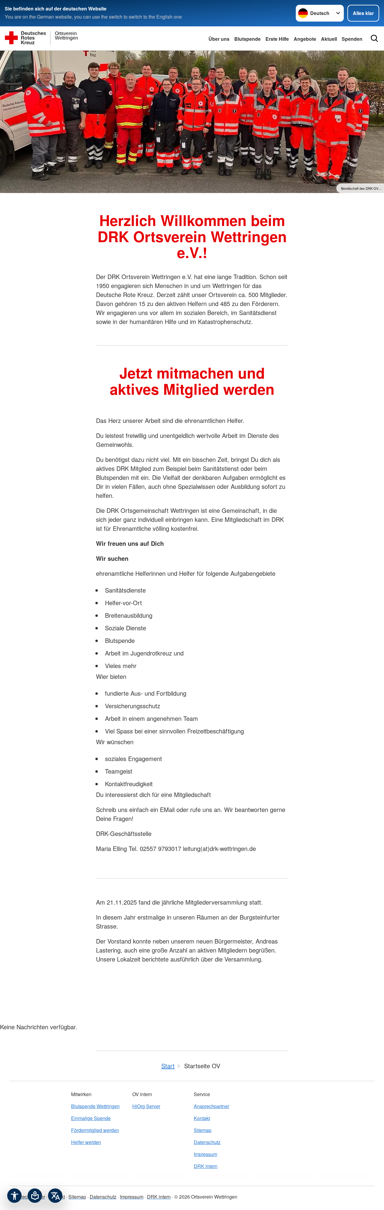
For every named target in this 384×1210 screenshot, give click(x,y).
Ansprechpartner (211, 1106)
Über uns (219, 38)
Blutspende (247, 38)
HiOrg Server (146, 1106)
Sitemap (203, 1130)
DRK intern (206, 1166)
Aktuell (329, 38)
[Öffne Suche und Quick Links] (374, 38)
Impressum (205, 1154)
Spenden (352, 38)
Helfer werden (86, 1142)
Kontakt (202, 1118)
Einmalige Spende (91, 1118)
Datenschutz (207, 1142)
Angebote (305, 38)
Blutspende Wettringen (95, 1106)
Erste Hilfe (277, 38)
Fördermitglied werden (95, 1130)
